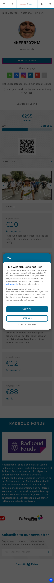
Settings (27, 318)
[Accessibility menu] (51, 580)
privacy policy (12, 284)
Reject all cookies (27, 325)
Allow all (27, 309)
